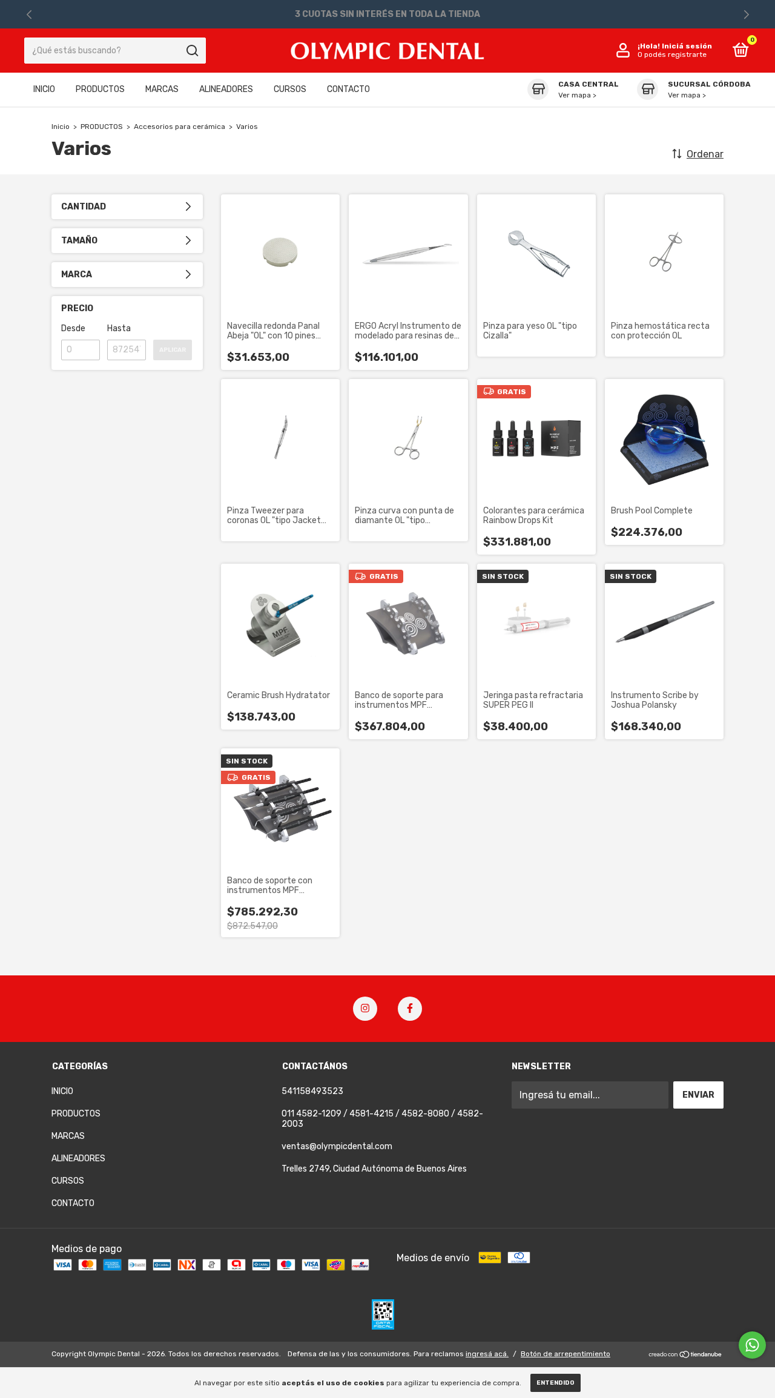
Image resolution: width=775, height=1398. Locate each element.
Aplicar (172, 350)
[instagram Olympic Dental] (365, 1009)
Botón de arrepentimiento (565, 1354)
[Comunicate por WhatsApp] (752, 1345)
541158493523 (312, 1091)
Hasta (119, 328)
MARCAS (162, 90)
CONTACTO (348, 90)
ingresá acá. (487, 1354)
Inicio (60, 126)
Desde (73, 328)
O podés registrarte (672, 55)
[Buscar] (192, 51)
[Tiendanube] (686, 1355)
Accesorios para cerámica (179, 126)
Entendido (555, 1382)
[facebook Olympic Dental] (410, 1009)
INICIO (44, 90)
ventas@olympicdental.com (337, 1146)
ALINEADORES (226, 90)
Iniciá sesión (687, 46)
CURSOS (290, 90)
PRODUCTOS (100, 90)
